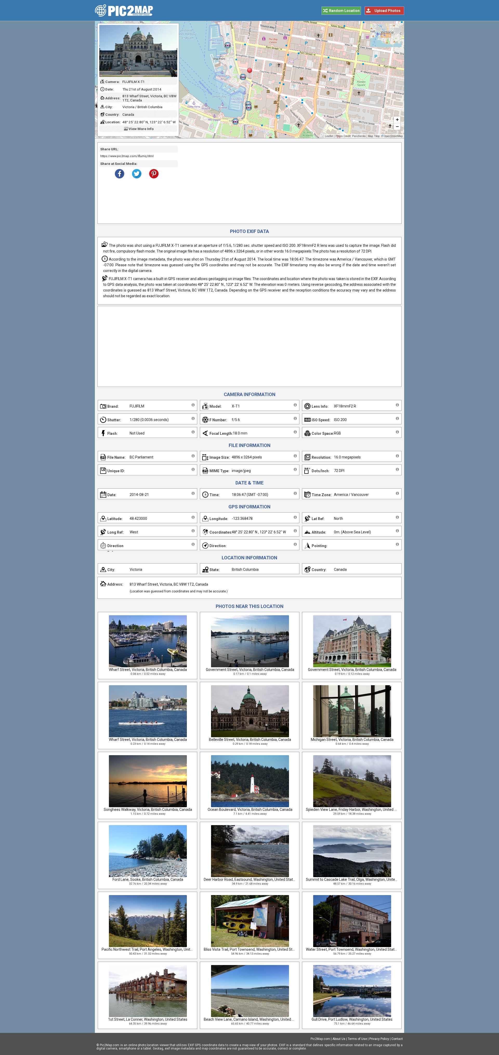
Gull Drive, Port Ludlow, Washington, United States (352, 1019)
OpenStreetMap (393, 136)
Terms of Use (357, 1039)
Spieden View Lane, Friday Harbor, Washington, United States (355, 809)
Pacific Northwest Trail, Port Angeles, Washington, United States (154, 949)
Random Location (344, 11)
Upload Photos (387, 11)
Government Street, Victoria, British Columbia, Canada (250, 670)
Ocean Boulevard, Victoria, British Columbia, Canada (250, 809)
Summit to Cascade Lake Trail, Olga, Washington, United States (357, 879)
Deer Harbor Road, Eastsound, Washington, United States (250, 879)
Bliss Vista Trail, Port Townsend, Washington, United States (252, 949)
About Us (338, 1039)
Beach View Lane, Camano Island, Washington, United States (253, 1019)
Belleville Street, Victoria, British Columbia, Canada (250, 739)
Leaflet (329, 136)
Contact (397, 1039)
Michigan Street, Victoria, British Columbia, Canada (352, 739)
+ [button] (397, 119)
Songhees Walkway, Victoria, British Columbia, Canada (148, 809)
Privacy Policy (379, 1039)
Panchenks (359, 136)
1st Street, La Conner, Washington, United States (147, 1019)
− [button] (397, 126)
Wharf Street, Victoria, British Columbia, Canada (148, 670)
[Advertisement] (288, 183)
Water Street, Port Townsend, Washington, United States (352, 949)
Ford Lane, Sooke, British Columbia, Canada (148, 879)
